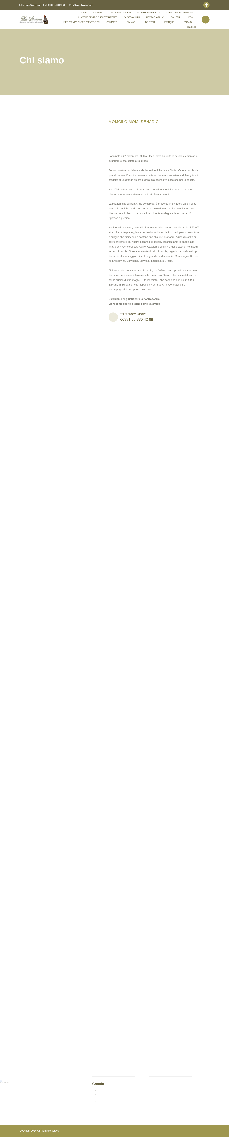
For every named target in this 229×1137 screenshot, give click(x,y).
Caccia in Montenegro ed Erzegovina (115, 1094)
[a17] (57, 998)
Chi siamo (98, 12)
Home (83, 12)
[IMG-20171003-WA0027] (76, 429)
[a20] (121, 950)
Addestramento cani (148, 12)
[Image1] (121, 805)
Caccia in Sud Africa (107, 1101)
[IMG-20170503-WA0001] (156, 438)
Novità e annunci (155, 17)
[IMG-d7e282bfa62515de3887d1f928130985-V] (76, 591)
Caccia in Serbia (105, 1090)
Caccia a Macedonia (107, 1098)
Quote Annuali (132, 17)
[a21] (57, 901)
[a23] (57, 853)
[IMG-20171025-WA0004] (76, 362)
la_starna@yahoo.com (31, 5)
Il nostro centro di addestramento (97, 17)
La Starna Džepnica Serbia (82, 5)
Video (190, 17)
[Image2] (57, 723)
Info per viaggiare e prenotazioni (81, 22)
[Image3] (121, 723)
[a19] (57, 950)
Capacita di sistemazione (180, 12)
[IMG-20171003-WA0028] (149, 362)
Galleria (175, 17)
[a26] (115, 761)
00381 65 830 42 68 (56, 5)
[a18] (121, 998)
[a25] (57, 766)
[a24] (121, 853)
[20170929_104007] (105, 514)
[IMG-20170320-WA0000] (54, 514)
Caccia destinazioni (120, 12)
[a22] (121, 901)
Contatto (111, 22)
